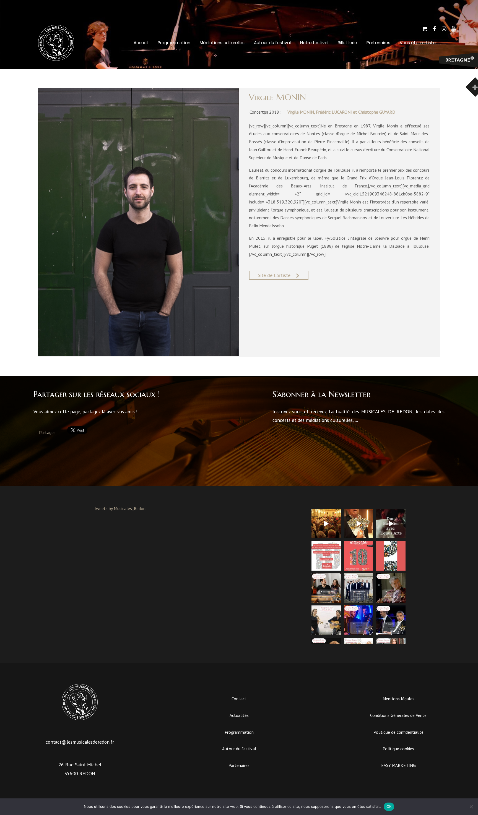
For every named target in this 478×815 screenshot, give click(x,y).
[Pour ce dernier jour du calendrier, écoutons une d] (326, 588)
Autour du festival (272, 43)
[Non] (471, 806)
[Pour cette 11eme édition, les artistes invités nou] (358, 524)
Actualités (239, 715)
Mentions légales (398, 698)
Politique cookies (398, 748)
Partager (47, 432)
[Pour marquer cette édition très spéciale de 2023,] (391, 556)
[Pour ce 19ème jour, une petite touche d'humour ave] (391, 620)
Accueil (141, 43)
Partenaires (378, 43)
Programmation (174, 43)
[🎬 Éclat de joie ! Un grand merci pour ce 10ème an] (326, 524)
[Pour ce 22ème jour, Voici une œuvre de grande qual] (391, 588)
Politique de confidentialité (398, 732)
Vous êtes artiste (418, 43)
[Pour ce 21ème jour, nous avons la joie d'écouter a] (326, 620)
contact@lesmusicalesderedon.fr (80, 742)
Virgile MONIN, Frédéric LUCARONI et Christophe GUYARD (341, 112)
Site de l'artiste (274, 275)
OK (389, 806)
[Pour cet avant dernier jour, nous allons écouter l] (358, 588)
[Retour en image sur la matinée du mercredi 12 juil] (391, 524)
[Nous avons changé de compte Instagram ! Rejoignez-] (326, 556)
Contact (239, 698)
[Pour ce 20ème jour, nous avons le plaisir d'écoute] (358, 620)
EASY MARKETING (398, 765)
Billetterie (347, 43)
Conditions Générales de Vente (398, 715)
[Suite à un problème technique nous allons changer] (358, 556)
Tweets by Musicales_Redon (120, 508)
